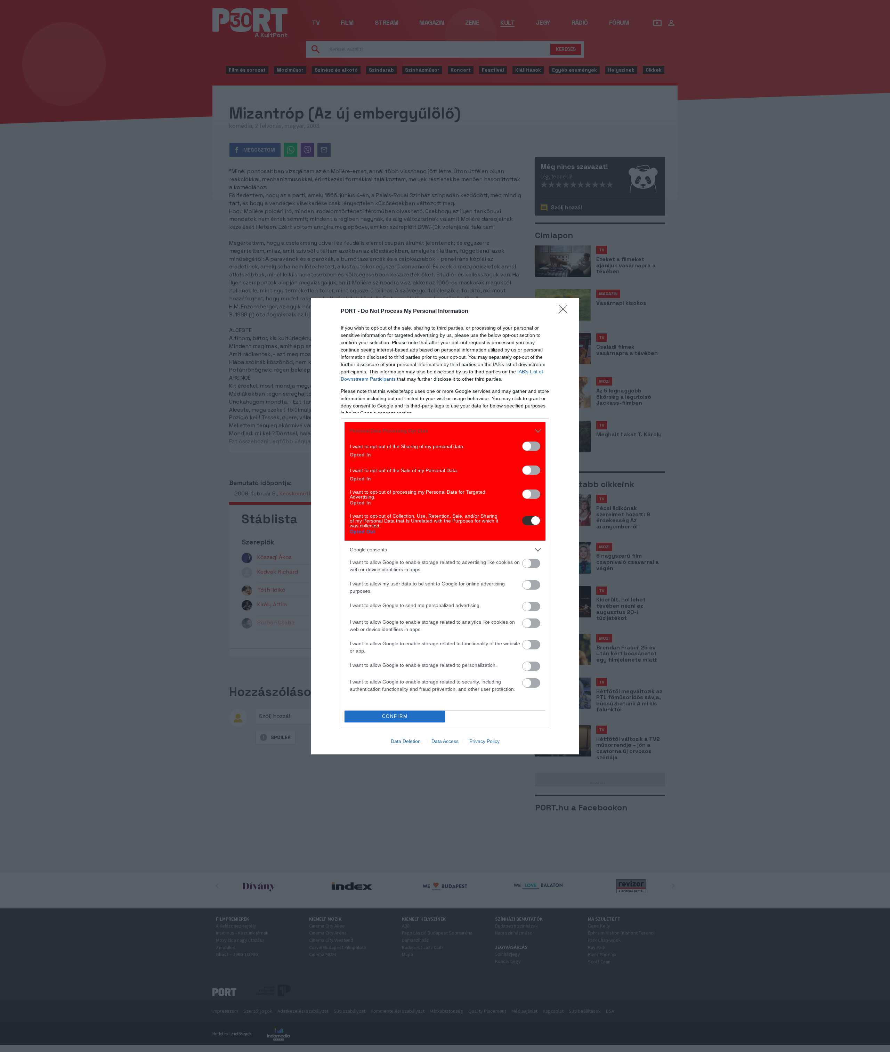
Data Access (445, 741)
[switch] (531, 446)
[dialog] (445, 526)
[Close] (565, 311)
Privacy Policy (484, 741)
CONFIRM (395, 716)
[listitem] (445, 431)
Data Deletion (406, 741)
